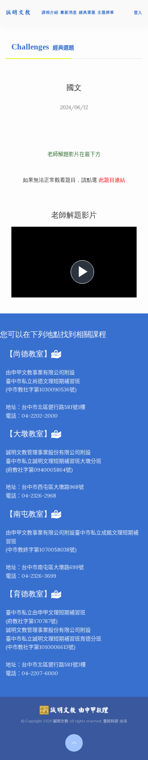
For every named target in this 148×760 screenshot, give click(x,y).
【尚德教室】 (28, 354)
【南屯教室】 (28, 514)
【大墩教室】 (28, 434)
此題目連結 (111, 180)
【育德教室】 (28, 594)
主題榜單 (106, 12)
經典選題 (87, 12)
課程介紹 (50, 12)
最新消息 (68, 12)
